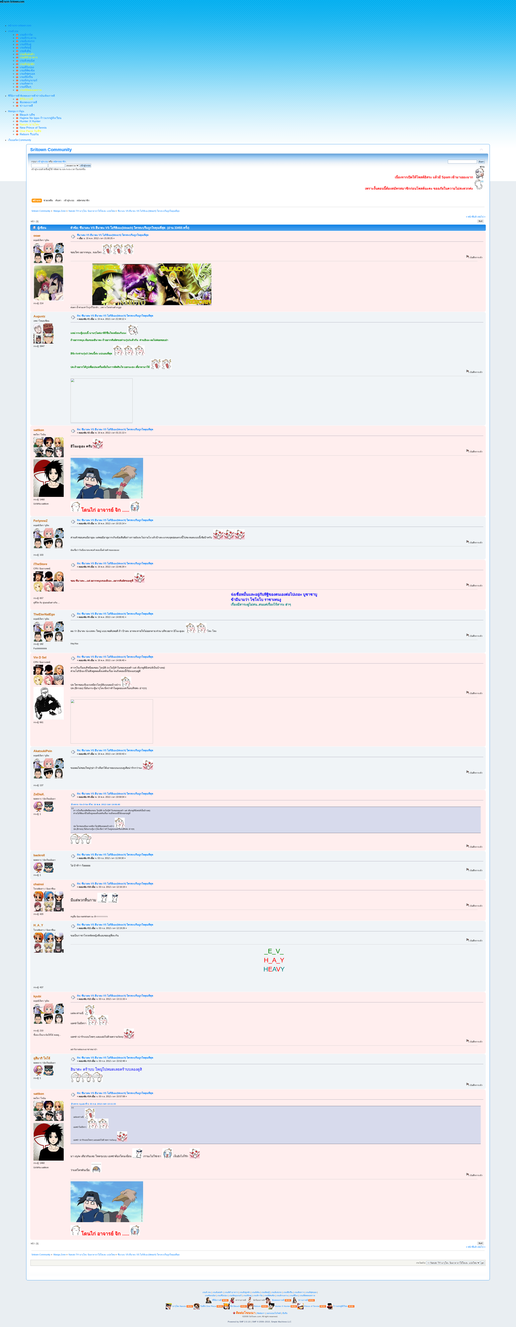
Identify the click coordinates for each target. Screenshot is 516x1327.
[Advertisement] (73, 12)
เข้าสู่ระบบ (43, 161)
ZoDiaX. (39, 794)
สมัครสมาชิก (59, 161)
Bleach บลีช (26, 114)
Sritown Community (51, 149)
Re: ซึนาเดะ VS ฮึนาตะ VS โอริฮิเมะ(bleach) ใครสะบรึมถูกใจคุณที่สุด (115, 315)
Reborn (257, 1306)
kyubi (37, 996)
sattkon (38, 430)
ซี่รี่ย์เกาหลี (217, 1300)
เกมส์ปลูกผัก (245, 1292)
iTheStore (40, 564)
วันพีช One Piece (208, 1306)
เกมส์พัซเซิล (26, 70)
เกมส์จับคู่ (24, 44)
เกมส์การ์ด (25, 34)
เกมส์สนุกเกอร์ (27, 80)
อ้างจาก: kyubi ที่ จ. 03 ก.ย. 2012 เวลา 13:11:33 (93, 1104)
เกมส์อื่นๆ (24, 86)
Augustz (39, 316)
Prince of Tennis (311, 1306)
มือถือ (284, 1313)
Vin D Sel (39, 657)
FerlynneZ (40, 520)
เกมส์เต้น (24, 51)
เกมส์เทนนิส (26, 60)
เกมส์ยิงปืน (25, 76)
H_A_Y (38, 925)
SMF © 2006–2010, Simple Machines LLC (271, 1322)
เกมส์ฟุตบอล (26, 73)
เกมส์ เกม (207, 1292)
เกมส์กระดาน (27, 37)
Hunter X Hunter (29, 121)
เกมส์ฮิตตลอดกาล (307, 1295)
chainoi (38, 884)
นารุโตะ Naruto (179, 1306)
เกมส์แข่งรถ (26, 41)
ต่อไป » (481, 217)
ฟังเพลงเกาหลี (27, 102)
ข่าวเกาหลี (25, 105)
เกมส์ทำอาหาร (231, 1292)
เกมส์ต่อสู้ (24, 47)
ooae (36, 235)
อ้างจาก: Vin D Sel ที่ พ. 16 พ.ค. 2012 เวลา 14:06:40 (95, 804)
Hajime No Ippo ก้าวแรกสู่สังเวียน (39, 118)
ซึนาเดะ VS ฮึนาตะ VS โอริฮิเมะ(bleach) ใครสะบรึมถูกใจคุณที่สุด (113, 235)
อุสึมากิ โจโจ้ (41, 1058)
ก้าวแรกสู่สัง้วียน (340, 1306)
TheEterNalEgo (44, 614)
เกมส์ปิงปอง (26, 67)
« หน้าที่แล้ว (472, 217)
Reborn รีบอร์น (28, 134)
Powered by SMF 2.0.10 (239, 1322)
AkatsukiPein (42, 751)
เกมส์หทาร (25, 83)
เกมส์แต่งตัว (218, 1292)
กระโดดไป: (421, 1263)
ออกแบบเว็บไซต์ (274, 1313)
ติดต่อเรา (261, 1313)
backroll (39, 855)
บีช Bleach (235, 1306)
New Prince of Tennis (32, 127)
